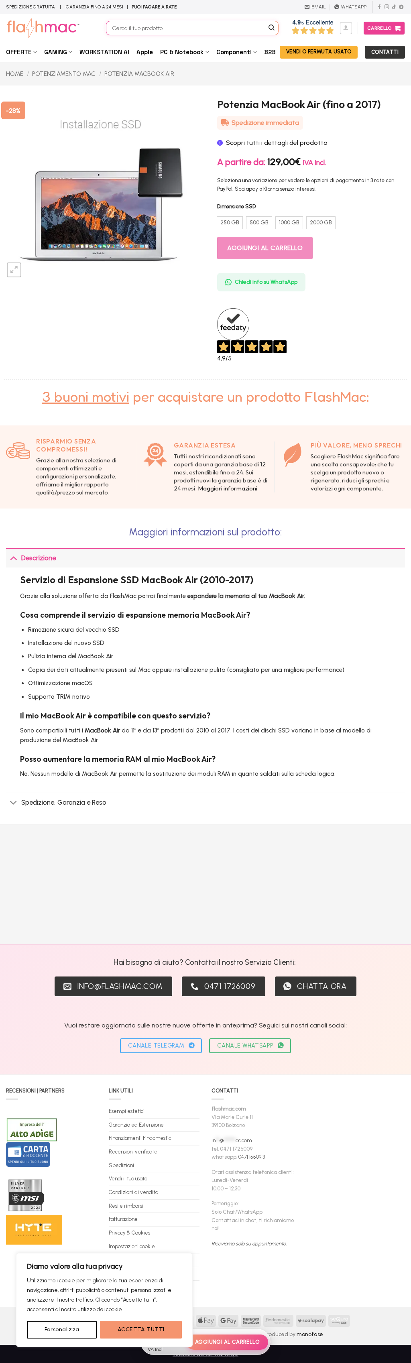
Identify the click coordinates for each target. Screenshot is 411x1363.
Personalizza (62, 1329)
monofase (310, 1334)
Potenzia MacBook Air (139, 73)
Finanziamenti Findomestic (140, 1138)
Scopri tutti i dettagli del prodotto (277, 142)
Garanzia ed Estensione (136, 1125)
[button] (346, 28)
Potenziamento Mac (64, 73)
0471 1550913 (251, 1157)
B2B (270, 52)
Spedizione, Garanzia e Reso (63, 802)
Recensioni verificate (133, 1152)
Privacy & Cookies (129, 1233)
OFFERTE (19, 52)
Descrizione (38, 558)
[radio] (229, 223)
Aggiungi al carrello (265, 248)
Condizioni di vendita (133, 1192)
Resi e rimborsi (126, 1206)
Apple (144, 52)
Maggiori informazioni (227, 488)
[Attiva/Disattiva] (13, 557)
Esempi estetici (126, 1111)
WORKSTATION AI (104, 52)
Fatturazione (123, 1219)
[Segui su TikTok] (394, 7)
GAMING (55, 52)
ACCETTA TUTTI (141, 1329)
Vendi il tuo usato (128, 1179)
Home (14, 73)
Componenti (234, 52)
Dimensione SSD (236, 207)
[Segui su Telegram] (401, 7)
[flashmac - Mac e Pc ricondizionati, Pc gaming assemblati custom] (50, 28)
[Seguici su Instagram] (387, 7)
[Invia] (271, 28)
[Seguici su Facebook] (379, 7)
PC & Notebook (181, 52)
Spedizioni (121, 1165)
